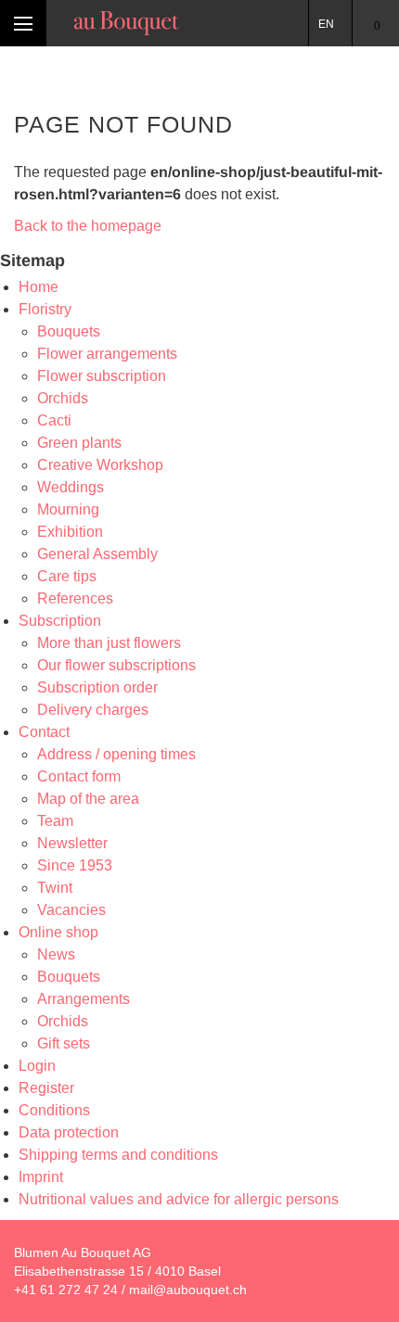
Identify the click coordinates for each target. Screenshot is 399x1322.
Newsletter (72, 843)
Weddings (70, 487)
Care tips (67, 576)
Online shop (58, 932)
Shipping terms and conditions (118, 1155)
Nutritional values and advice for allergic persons (179, 1199)
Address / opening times (116, 754)
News (56, 954)
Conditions (54, 1110)
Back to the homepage (87, 226)
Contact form (79, 776)
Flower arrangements (107, 354)
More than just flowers (109, 643)
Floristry (45, 309)
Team (55, 821)
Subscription (60, 621)
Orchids (62, 398)
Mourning (68, 509)
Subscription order (97, 687)
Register (46, 1088)
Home (38, 287)
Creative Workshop (100, 465)
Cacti (54, 420)
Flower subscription (101, 376)
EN (326, 24)
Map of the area (88, 799)
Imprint (41, 1177)
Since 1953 (74, 865)
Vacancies (71, 910)
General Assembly (97, 554)
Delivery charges (92, 710)
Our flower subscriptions (116, 665)
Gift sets (63, 1043)
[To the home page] (126, 23)
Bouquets (68, 331)
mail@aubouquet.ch (188, 1289)
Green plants (79, 443)
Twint (54, 888)
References (75, 598)
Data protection (69, 1132)
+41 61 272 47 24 (66, 1289)
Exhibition (70, 532)
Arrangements (83, 999)
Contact (44, 732)
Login (37, 1066)
